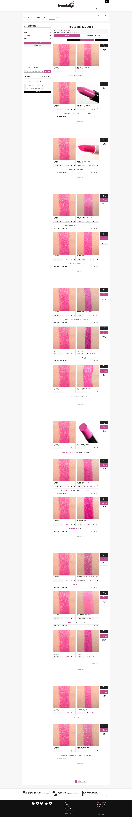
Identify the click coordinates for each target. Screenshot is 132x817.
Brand (25, 32)
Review (67, 35)
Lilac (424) (80, 482)
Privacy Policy (68, 810)
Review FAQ (67, 808)
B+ (87, 71)
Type (25, 29)
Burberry (86, 482)
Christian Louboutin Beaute (90, 576)
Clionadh (26, 17)
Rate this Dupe (94, 78)
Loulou (79, 615)
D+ (87, 353)
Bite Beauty (83, 709)
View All (37, 15)
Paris (78, 161)
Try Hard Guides (101, 804)
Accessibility (68, 814)
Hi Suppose (80, 388)
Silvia (55, 67)
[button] (36, 9)
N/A (80, 221)
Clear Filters (37, 45)
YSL (90, 747)
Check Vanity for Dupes (94, 35)
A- (85, 221)
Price (25, 38)
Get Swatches (37, 91)
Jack (78, 67)
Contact (66, 804)
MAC (89, 105)
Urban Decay (88, 311)
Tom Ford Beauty (85, 67)
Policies (66, 806)
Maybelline (89, 217)
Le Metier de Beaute (86, 161)
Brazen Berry (81, 217)
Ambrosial (80, 520)
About (66, 802)
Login (106, 1)
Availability (27, 35)
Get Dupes (47, 71)
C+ (87, 580)
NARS (58, 67)
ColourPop (27, 19)
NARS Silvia (69, 31)
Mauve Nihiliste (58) (83, 747)
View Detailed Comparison (61, 78)
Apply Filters (37, 42)
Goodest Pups (100, 806)
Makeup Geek (87, 350)
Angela (79, 255)
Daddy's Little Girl (82, 105)
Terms (66, 812)
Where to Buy (57, 71)
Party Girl (80, 350)
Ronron (79, 576)
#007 (78, 709)
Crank (79, 653)
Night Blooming (82, 444)
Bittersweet (80, 311)
